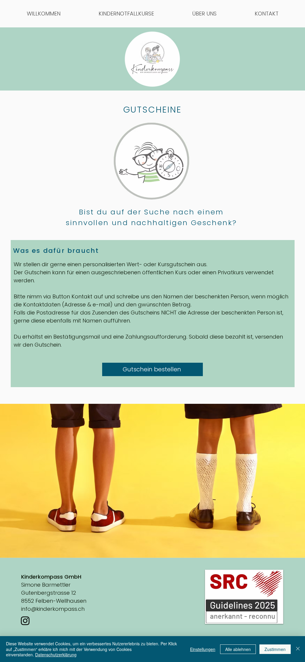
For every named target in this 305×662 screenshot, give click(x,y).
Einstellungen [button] (202, 649)
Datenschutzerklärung (56, 655)
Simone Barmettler (46, 584)
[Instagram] (25, 621)
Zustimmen (275, 649)
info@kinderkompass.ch (53, 609)
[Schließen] (297, 649)
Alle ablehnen (238, 649)
